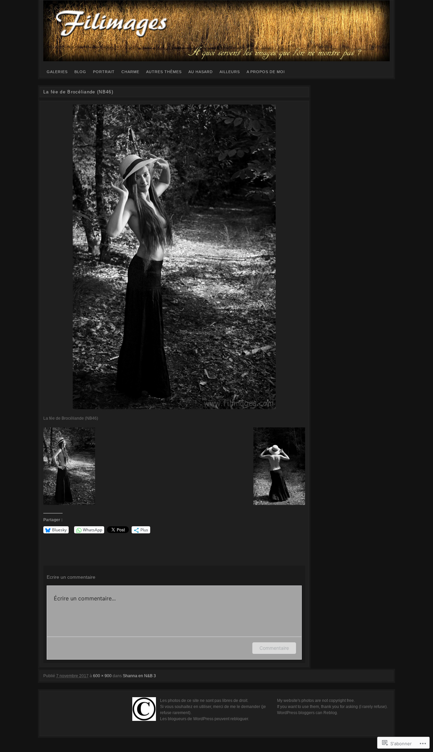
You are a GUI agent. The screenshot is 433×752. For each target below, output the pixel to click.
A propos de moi (266, 72)
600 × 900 (102, 675)
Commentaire (274, 648)
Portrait (104, 72)
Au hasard (200, 72)
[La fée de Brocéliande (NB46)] (174, 257)
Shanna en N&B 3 (139, 675)
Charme (130, 72)
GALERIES (57, 72)
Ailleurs (230, 72)
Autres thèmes (164, 72)
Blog (80, 72)
